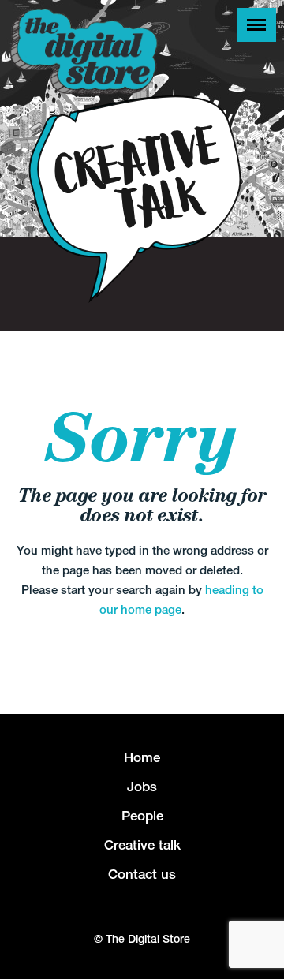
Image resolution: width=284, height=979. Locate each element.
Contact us (142, 874)
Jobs (142, 786)
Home (142, 757)
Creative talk (142, 845)
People (142, 816)
